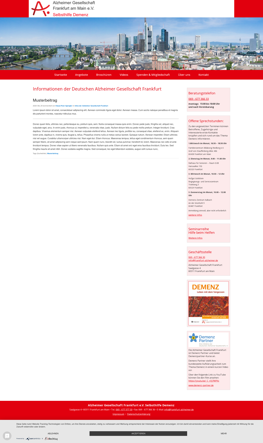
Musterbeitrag (45, 100)
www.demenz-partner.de (201, 385)
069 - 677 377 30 (124, 409)
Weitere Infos (195, 238)
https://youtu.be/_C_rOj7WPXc (203, 380)
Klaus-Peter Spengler (64, 105)
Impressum (118, 414)
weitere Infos (195, 215)
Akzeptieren (138, 433)
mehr (224, 433)
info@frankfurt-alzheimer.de (203, 260)
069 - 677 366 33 (198, 99)
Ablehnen (53, 433)
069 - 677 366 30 (196, 257)
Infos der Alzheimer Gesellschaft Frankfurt (91, 105)
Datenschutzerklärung (138, 414)
